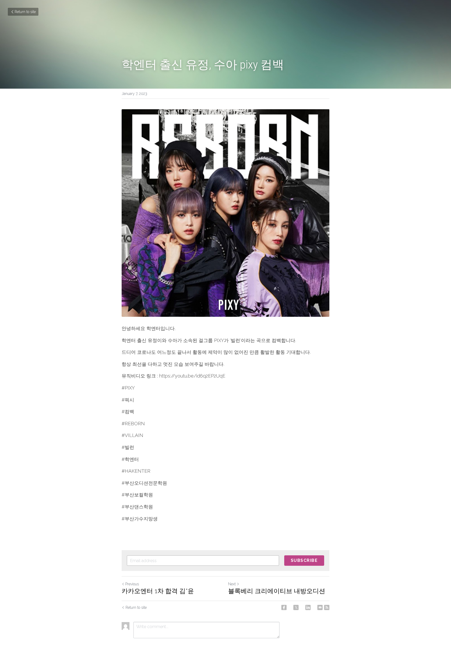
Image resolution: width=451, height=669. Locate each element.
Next (232, 584)
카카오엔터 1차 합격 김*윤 (158, 591)
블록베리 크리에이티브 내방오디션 (276, 591)
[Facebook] (284, 607)
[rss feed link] (326, 607)
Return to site (25, 12)
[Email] (320, 607)
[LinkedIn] (308, 607)
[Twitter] (296, 607)
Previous (132, 584)
